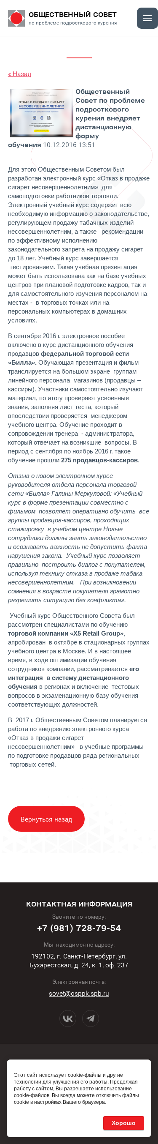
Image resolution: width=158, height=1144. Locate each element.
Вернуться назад (46, 818)
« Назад (19, 73)
